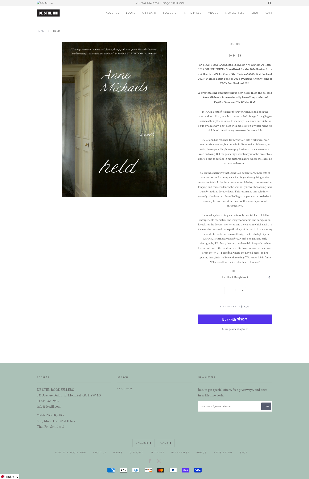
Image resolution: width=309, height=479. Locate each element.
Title (235, 271)
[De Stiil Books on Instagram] (159, 461)
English (142, 442)
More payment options (235, 329)
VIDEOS (213, 12)
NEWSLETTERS (234, 12)
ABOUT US (112, 12)
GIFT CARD (149, 12)
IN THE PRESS (192, 12)
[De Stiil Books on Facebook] (150, 461)
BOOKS (130, 12)
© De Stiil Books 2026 (70, 452)
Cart (268, 12)
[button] (9, 476)
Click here (125, 388)
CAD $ (164, 442)
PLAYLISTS (170, 12)
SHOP (255, 12)
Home (41, 30)
